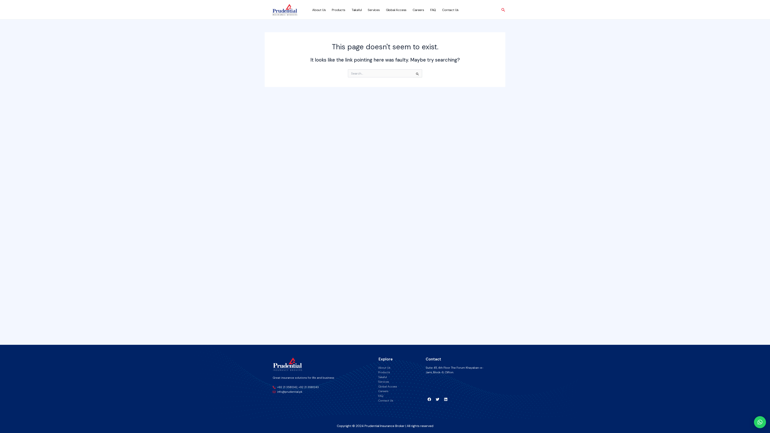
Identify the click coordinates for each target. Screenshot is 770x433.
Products (338, 10)
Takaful (357, 10)
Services (374, 10)
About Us (319, 10)
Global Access (396, 10)
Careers (418, 10)
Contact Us (450, 10)
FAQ (433, 10)
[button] (760, 422)
